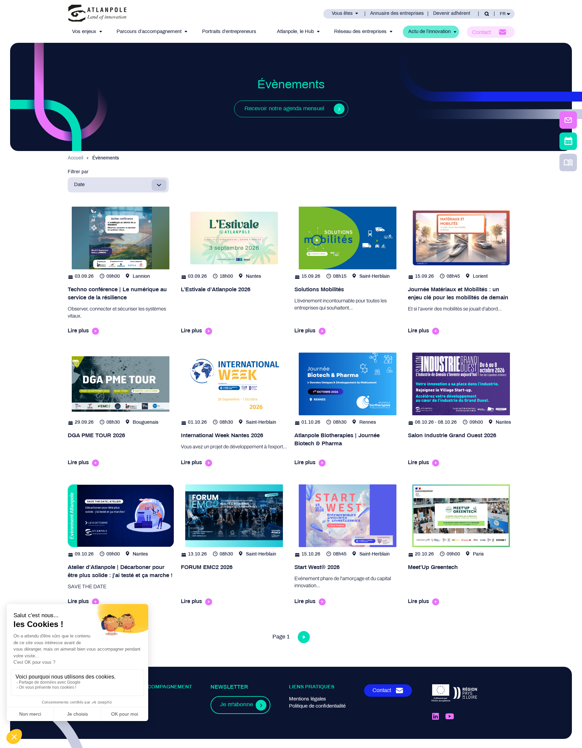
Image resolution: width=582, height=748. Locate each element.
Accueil (75, 158)
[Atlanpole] (97, 14)
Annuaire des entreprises (397, 13)
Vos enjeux (84, 31)
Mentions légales (307, 699)
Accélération (118, 713)
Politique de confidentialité (317, 706)
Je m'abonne (236, 705)
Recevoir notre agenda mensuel (284, 109)
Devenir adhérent (451, 13)
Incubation (116, 706)
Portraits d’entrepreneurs (229, 31)
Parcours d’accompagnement (149, 31)
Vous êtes (342, 13)
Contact (481, 32)
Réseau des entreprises (360, 31)
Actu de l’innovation (429, 31)
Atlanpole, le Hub (295, 31)
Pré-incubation (120, 699)
